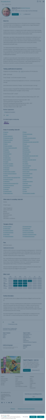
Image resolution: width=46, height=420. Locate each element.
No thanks (33, 416)
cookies (5, 416)
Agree (40, 416)
